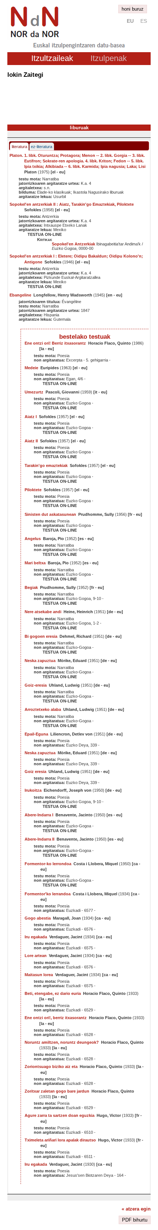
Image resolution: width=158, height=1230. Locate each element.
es (143, 21)
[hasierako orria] (34, 38)
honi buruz (133, 9)
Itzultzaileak (52, 58)
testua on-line (45, 234)
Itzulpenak (108, 58)
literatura (19, 146)
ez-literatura (41, 146)
